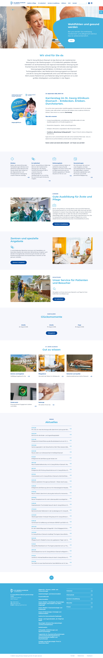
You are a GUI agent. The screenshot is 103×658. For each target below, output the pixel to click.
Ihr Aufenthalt (59, 299)
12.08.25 (51, 504)
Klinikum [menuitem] (63, 3)
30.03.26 (51, 446)
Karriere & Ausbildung (61, 224)
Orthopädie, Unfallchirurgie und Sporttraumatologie (48, 630)
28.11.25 (51, 469)
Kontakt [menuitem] (75, 3)
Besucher (69, 603)
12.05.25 (51, 521)
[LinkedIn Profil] (91, 3)
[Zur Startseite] (18, 3)
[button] (12, 9)
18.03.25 (51, 539)
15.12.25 (44, 457)
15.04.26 (51, 440)
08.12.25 (51, 463)
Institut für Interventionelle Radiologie (50, 616)
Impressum (89, 655)
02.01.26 (47, 452)
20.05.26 (45, 434)
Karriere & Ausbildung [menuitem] (53, 3)
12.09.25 (51, 486)
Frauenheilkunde (44, 596)
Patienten (69, 591)
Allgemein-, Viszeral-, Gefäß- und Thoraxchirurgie (48, 590)
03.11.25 (51, 475)
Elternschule (70, 595)
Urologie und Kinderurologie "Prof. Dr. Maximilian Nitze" (50, 642)
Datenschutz (81, 655)
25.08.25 (51, 498)
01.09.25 (51, 492)
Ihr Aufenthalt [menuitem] (42, 3)
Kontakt (73, 655)
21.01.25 (51, 556)
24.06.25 (51, 515)
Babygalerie (51, 333)
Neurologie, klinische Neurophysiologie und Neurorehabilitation (50, 623)
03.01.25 (51, 562)
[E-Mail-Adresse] (20, 605)
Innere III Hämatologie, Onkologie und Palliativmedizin (50, 612)
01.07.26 (51, 428)
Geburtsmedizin (43, 599)
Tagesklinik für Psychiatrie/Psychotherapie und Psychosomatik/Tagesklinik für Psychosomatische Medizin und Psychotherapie (51, 637)
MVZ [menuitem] (69, 3)
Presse (69, 607)
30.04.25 (51, 527)
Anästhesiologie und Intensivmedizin (50, 594)
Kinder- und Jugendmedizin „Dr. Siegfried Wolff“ (51, 619)
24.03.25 (51, 533)
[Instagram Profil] (89, 3)
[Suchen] (86, 3)
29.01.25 (51, 550)
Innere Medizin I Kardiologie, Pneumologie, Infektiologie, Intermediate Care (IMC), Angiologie (51, 603)
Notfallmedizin (43, 627)
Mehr (71, 40)
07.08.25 (51, 510)
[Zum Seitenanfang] (51, 578)
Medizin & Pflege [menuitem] (31, 3)
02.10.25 (51, 481)
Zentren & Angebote (19, 262)
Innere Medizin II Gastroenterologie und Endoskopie (50, 608)
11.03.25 (51, 545)
